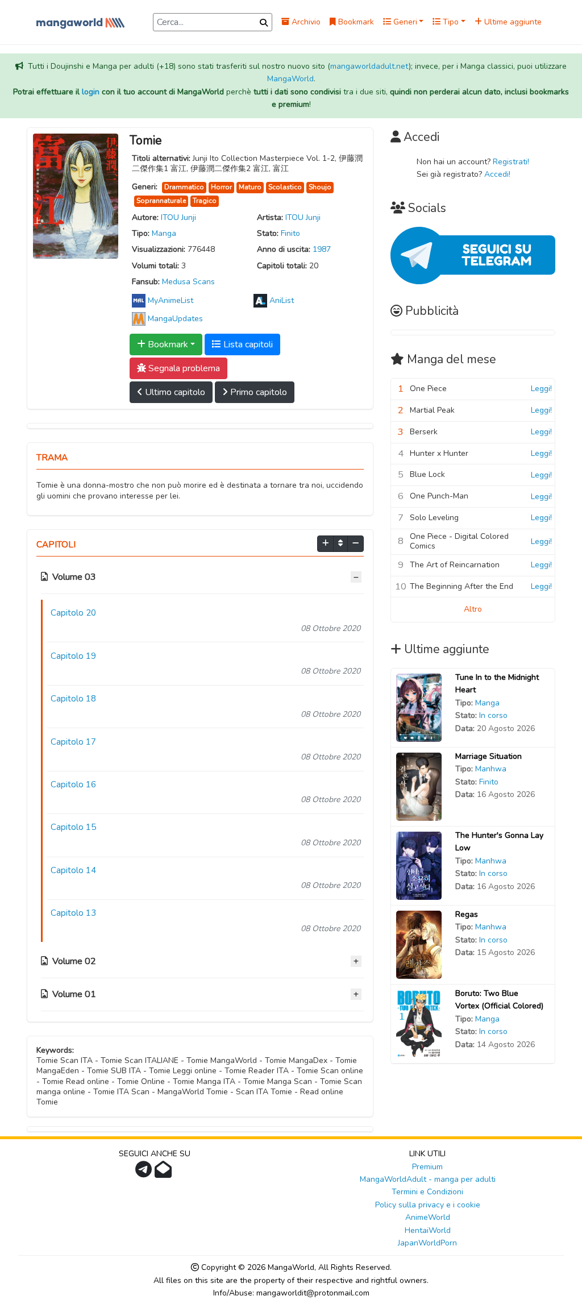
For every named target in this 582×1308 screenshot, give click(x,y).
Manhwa (490, 768)
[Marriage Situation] (419, 785)
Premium (427, 1166)
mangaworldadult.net (369, 66)
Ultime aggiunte (512, 21)
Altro (473, 609)
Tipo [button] (449, 21)
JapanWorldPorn (427, 1243)
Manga (164, 233)
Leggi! (541, 388)
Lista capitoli (247, 344)
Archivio (305, 21)
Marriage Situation (488, 756)
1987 (322, 249)
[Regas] (419, 944)
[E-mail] (164, 1173)
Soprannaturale (161, 200)
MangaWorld (290, 78)
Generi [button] (404, 21)
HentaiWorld (428, 1230)
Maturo (250, 187)
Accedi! (497, 174)
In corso (493, 715)
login (90, 91)
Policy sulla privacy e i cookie (427, 1204)
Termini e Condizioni (427, 1191)
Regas (466, 914)
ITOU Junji (178, 217)
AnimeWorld (427, 1217)
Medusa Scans (188, 281)
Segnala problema (183, 368)
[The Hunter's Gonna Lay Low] (419, 864)
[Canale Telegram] (145, 1173)
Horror (221, 187)
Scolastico (285, 187)
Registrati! (511, 161)
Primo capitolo (257, 392)
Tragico (205, 200)
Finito (290, 233)
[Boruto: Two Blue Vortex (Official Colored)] (419, 1023)
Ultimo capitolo (174, 392)
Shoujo (320, 187)
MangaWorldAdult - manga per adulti (428, 1179)
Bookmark (355, 21)
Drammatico (184, 187)
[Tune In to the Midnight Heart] (419, 706)
